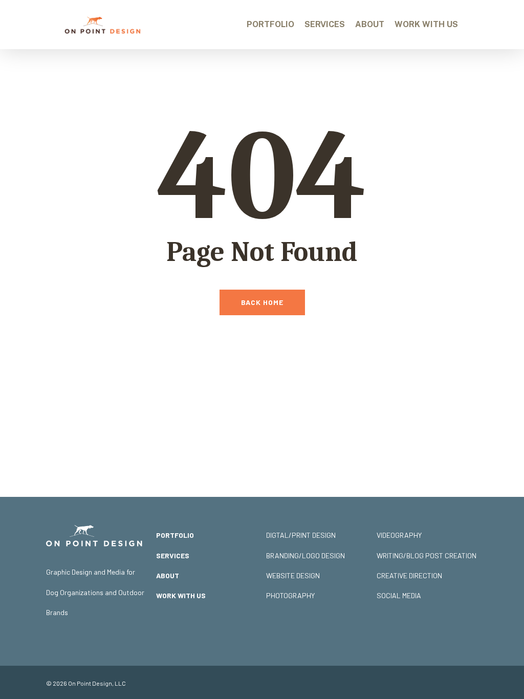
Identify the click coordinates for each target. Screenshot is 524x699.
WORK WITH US (181, 595)
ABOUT (167, 575)
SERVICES (172, 555)
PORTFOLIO (175, 535)
